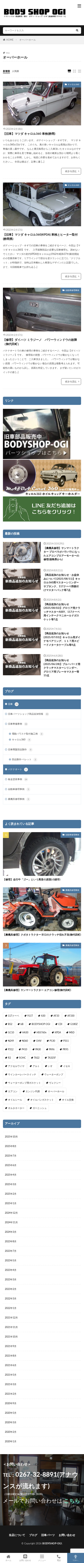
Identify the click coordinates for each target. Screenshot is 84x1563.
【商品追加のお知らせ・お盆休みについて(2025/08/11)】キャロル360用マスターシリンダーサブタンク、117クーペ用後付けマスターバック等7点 (62, 582)
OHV (38, 1041)
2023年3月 (10, 1279)
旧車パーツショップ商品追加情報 (28, 714)
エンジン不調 (33, 1091)
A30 (43, 1016)
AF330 (70, 1016)
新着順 (6, 71)
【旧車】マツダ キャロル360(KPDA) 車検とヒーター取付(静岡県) (40, 237)
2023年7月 (10, 1251)
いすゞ (51, 1066)
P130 (52, 1041)
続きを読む (71, 171)
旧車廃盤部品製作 (19, 749)
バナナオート (17, 769)
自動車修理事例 (72, 290)
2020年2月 (10, 1432)
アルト (36, 1066)
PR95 (65, 1049)
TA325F (52, 1058)
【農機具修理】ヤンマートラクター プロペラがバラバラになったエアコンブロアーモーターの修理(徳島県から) (62, 554)
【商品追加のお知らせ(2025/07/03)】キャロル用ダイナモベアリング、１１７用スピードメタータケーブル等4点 (62, 639)
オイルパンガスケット (42, 1100)
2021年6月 (10, 1365)
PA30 (38, 1049)
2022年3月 (10, 1298)
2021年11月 (11, 1327)
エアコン (12, 1091)
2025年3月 (10, 1184)
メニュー (42, 1560)
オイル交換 (68, 1100)
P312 (10, 1049)
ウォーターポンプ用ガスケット (24, 1083)
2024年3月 (10, 1232)
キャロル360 (73, 85)
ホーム (8, 1560)
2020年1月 (10, 1441)
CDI (60, 1024)
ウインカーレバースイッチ (22, 1074)
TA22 (36, 1058)
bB (22, 1024)
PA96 (52, 1049)
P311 (66, 1041)
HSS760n (41, 1032)
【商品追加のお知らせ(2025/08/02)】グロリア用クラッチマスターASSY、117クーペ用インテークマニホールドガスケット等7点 (62, 612)
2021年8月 (10, 1356)
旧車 (13, 704)
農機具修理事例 (18, 799)
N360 (25, 1041)
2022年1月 (10, 1308)
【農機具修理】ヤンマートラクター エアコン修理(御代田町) (37, 990)
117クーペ (13, 1016)
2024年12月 (11, 1213)
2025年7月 (10, 1156)
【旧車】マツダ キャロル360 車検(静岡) (29, 133)
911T (30, 1016)
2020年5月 (10, 1413)
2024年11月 (11, 1222)
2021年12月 (11, 1318)
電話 (59, 1560)
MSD (71, 1032)
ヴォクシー (55, 1083)
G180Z (74, 1024)
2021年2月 (10, 1394)
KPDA (58, 1032)
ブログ (33, 1535)
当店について (17, 1535)
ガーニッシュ (40, 1108)
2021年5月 (10, 1375)
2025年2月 (10, 1194)
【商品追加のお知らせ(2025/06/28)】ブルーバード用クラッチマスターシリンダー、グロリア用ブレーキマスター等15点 (62, 668)
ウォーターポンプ (53, 1074)
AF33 (56, 1016)
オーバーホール (27, 40)
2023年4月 (10, 1270)
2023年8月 (10, 1241)
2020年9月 (10, 1403)
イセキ (66, 1066)
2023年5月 (10, 1260)
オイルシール (15, 1100)
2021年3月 (10, 1384)
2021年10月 (11, 1337)
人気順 (15, 71)
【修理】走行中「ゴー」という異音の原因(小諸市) (31, 879)
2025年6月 (10, 1165)
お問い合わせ (67, 1535)
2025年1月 (10, 1203)
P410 (24, 1049)
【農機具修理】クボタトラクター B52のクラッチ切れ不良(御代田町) (42, 935)
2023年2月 (10, 1289)
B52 (10, 1024)
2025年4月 (10, 1175)
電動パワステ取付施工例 (27, 734)
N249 (11, 1041)
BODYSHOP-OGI (41, 1024)
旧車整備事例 (17, 724)
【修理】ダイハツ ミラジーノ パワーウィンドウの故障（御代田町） (40, 342)
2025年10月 (11, 1137)
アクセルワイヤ (16, 1066)
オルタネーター (16, 1108)
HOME (9, 40)
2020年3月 (10, 1422)
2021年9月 (10, 1346)
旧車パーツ (48, 1535)
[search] (77, 30)
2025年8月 (10, 1146)
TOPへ (76, 1560)
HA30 (25, 1032)
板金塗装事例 (17, 779)
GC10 (11, 1032)
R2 (9, 1058)
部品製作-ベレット (24, 759)
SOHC (22, 1058)
